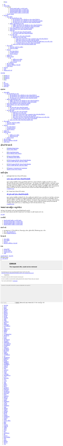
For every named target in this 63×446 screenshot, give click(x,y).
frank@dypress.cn (11, 233)
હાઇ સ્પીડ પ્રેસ (13, 34)
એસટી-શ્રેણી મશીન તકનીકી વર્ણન (19, 8)
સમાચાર (6, 67)
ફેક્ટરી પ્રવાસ (10, 14)
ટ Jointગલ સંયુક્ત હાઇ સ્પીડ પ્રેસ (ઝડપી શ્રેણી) (28, 43)
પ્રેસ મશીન (10, 16)
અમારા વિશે (6, 5)
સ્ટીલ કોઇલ (10, 66)
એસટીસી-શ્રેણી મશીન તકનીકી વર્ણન (19, 11)
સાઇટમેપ (11, 256)
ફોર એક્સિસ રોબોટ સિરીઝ (13, 157)
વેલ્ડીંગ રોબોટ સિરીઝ (12, 149)
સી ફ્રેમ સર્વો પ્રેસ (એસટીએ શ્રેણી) (22, 32)
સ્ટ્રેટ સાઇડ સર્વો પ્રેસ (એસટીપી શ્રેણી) (23, 33)
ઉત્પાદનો (6, 15)
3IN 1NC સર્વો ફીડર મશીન (16, 47)
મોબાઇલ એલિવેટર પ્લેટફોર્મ (13, 65)
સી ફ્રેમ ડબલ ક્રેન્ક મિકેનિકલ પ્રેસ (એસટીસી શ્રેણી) (26, 22)
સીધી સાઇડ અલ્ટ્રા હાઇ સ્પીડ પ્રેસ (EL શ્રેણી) (27, 40)
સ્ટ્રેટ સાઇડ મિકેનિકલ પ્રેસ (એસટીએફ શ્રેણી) (21, 27)
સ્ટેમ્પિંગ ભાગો (10, 56)
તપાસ (8, 188)
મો (10, 58)
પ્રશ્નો (5, 69)
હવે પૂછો (3, 214)
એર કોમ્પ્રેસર (10, 63)
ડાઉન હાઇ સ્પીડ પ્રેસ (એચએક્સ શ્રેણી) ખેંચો (24, 44)
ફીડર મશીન (10, 45)
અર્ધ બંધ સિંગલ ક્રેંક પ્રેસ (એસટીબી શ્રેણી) (21, 29)
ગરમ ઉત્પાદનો (4, 256)
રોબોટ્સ (9, 49)
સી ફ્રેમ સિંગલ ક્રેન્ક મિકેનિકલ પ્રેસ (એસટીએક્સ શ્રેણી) (27, 21)
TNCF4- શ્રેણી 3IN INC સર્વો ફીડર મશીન (17, 161)
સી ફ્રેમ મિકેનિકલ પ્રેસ (16, 18)
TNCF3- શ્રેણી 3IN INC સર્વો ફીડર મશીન (17, 165)
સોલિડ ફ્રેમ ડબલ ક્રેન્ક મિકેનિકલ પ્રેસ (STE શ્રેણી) (26, 26)
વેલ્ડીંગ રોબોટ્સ (14, 54)
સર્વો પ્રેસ (12, 30)
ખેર (4, 4)
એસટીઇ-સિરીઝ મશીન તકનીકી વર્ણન (19, 12)
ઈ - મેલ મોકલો (4, 258)
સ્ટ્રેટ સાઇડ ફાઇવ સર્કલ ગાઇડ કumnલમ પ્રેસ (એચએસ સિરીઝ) (32, 38)
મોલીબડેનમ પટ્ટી (17, 60)
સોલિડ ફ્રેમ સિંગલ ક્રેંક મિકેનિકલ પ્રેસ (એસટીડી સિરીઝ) (27, 25)
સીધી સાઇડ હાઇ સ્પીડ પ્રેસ (19, 37)
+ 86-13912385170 (10, 231)
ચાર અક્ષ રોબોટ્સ (14, 51)
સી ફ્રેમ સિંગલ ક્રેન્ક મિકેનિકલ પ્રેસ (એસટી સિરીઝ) (26, 19)
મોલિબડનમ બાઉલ (17, 59)
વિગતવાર (12, 188)
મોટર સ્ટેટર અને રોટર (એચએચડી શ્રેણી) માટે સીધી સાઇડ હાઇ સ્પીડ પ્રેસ (34, 41)
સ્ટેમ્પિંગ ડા (9, 55)
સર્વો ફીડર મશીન (14, 48)
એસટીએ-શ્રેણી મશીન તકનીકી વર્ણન (19, 10)
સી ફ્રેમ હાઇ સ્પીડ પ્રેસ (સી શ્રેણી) (21, 36)
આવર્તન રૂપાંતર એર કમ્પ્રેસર (14, 169)
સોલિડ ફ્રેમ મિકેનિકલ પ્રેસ (17, 23)
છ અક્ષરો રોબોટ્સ (14, 52)
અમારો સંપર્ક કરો (8, 70)
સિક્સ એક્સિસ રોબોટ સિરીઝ (14, 153)
